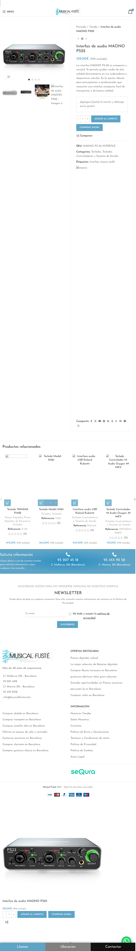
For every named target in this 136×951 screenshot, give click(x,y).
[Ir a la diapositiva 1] (29, 79)
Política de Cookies (81, 750)
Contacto (75, 726)
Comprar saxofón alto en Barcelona (23, 726)
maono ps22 (107, 162)
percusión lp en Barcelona (85, 689)
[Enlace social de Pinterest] (62, 3)
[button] (5, 51)
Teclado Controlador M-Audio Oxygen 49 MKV (118, 513)
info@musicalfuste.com (17, 697)
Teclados (96, 152)
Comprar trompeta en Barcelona (21, 719)
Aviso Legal (77, 757)
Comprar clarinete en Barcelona (21, 744)
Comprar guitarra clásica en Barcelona (25, 750)
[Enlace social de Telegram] (82, 3)
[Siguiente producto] (86, 39)
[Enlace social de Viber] (87, 3)
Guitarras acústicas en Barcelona (22, 738)
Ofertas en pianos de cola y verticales (24, 732)
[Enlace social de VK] (78, 3)
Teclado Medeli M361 (51, 509)
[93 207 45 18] (68, 554)
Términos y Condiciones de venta (89, 738)
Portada (81, 27)
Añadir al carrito (106, 119)
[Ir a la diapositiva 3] (35, 79)
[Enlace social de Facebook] (49, 3)
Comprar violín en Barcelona (87, 695)
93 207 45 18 (68, 560)
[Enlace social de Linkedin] (66, 3)
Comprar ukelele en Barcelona (20, 713)
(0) (25, 534)
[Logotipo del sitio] (68, 11)
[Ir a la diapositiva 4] (39, 79)
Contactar (113, 947)
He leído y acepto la (91, 615)
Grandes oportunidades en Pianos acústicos (96, 683)
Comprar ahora (89, 127)
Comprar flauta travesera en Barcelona (93, 670)
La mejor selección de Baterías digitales (94, 664)
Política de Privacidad (83, 744)
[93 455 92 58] (114, 554)
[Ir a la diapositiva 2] (32, 79)
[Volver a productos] (82, 39)
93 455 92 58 (114, 560)
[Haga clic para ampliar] (8, 76)
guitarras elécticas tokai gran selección (93, 676)
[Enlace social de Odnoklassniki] (70, 3)
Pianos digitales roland (84, 658)
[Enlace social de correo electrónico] (57, 3)
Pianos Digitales (14, 517)
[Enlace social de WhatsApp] (74, 3)
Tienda (93, 27)
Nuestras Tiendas (80, 713)
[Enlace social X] (53, 3)
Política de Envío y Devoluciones (89, 732)
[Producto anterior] (78, 39)
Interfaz (94, 162)
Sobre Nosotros (79, 719)
